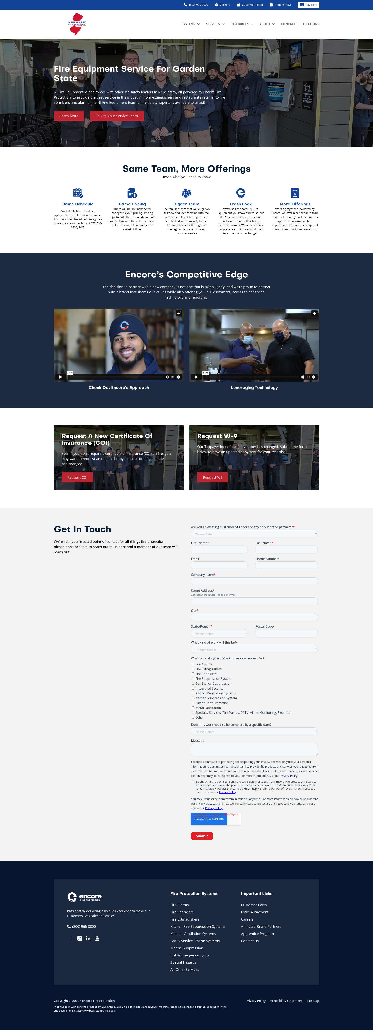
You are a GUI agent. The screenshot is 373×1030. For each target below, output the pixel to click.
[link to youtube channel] (97, 939)
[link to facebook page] (71, 939)
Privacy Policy (256, 1001)
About (264, 24)
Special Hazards (183, 962)
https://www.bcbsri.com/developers (95, 1010)
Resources (240, 24)
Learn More (69, 115)
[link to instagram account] (80, 939)
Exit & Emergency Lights (189, 955)
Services (213, 24)
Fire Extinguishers (184, 919)
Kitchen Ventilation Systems (193, 933)
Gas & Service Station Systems (195, 940)
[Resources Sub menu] (252, 24)
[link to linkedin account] (88, 939)
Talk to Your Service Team (117, 115)
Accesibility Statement (286, 1001)
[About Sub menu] (273, 24)
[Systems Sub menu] (198, 24)
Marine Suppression (186, 948)
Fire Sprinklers (182, 912)
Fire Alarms (179, 905)
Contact (288, 24)
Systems (188, 24)
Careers (247, 919)
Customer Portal (254, 905)
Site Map (313, 1001)
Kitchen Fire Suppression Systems (198, 926)
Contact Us (250, 940)
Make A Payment (254, 912)
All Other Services (184, 969)
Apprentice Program (257, 933)
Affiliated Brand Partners (261, 926)
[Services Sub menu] (223, 24)
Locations (310, 24)
